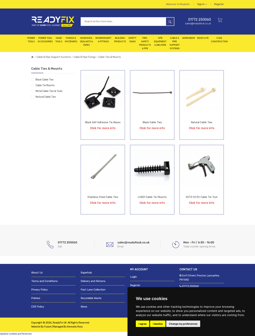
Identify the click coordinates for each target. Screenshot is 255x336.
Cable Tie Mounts (45, 85)
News (84, 306)
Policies (35, 298)
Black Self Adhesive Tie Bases (103, 122)
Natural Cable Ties (46, 96)
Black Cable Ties (45, 79)
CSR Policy (37, 306)
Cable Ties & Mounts (109, 57)
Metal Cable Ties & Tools (49, 91)
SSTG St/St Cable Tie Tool (201, 197)
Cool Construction (219, 40)
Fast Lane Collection (93, 289)
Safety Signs (132, 40)
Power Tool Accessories (45, 40)
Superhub (86, 272)
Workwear (188, 38)
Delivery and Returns (93, 281)
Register (219, 4)
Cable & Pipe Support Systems (174, 43)
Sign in (201, 4)
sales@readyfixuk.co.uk (198, 23)
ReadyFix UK (60, 322)
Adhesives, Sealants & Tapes (86, 41)
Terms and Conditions (44, 281)
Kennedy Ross (75, 326)
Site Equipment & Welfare (160, 41)
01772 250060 (199, 19)
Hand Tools (58, 40)
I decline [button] (158, 323)
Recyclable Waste (91, 298)
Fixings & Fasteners (71, 40)
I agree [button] (143, 323)
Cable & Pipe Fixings (85, 57)
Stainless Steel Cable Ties (102, 197)
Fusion (48, 326)
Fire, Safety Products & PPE (145, 43)
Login (133, 276)
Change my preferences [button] (183, 323)
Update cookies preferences (16, 333)
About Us (37, 272)
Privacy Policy (39, 289)
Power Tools (31, 40)
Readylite (203, 38)
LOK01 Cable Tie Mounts (152, 197)
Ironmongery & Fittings (103, 40)
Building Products (120, 40)
